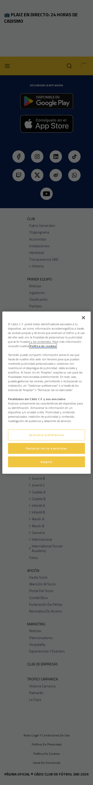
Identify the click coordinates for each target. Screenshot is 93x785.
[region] (46, 392)
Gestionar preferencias (46, 435)
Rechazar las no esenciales (46, 448)
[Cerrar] (83, 317)
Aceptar (46, 462)
